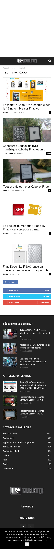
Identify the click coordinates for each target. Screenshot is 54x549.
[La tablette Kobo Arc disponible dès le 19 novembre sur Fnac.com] (27, 89)
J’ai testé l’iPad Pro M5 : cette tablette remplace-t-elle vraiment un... (35, 333)
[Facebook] (23, 527)
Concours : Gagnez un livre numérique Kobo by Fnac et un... (24, 147)
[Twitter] (31, 527)
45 (50, 191)
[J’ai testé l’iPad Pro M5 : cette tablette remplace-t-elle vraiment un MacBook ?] (10, 334)
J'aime (46, 290)
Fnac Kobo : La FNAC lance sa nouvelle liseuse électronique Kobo (26, 268)
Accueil (6, 68)
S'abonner (44, 302)
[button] (5, 61)
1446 (49, 153)
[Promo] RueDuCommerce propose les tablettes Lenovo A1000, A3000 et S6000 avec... (33, 385)
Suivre (46, 296)
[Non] (50, 538)
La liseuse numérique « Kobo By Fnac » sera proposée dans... (24, 227)
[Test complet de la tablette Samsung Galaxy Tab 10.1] (10, 401)
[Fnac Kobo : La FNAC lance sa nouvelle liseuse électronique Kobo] (27, 251)
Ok (27, 544)
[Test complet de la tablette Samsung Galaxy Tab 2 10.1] (10, 414)
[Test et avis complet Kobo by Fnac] (27, 171)
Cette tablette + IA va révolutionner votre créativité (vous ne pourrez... (33, 362)
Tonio (5, 112)
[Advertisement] (27, 28)
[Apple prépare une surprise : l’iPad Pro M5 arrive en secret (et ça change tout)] (10, 348)
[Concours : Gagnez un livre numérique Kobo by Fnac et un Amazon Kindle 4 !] (27, 130)
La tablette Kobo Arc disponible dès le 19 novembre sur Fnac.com (26, 106)
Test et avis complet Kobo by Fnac (26, 186)
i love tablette (9, 153)
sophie (5, 190)
